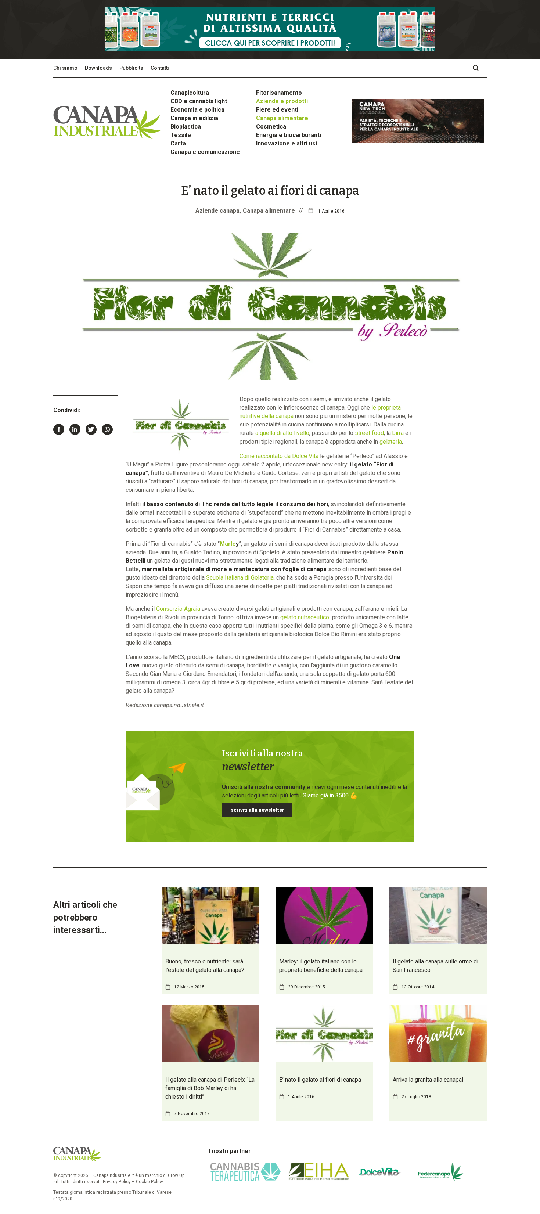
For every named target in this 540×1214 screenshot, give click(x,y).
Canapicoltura (189, 92)
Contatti (160, 68)
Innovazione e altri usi (286, 143)
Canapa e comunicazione (205, 151)
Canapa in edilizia (194, 118)
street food (369, 432)
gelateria (390, 441)
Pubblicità (131, 68)
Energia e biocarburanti (288, 135)
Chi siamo (65, 68)
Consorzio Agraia (178, 608)
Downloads (98, 68)
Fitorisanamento (279, 92)
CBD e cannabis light (198, 101)
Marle (228, 543)
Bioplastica (185, 126)
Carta (178, 143)
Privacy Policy (117, 1181)
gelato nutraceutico (304, 617)
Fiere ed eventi (277, 109)
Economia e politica (197, 109)
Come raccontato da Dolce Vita (279, 456)
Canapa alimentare (282, 118)
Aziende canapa (217, 210)
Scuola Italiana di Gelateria (240, 577)
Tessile (180, 135)
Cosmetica (271, 126)
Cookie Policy (149, 1181)
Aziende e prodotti (282, 101)
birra (398, 432)
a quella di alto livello (282, 432)
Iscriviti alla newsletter (256, 810)
